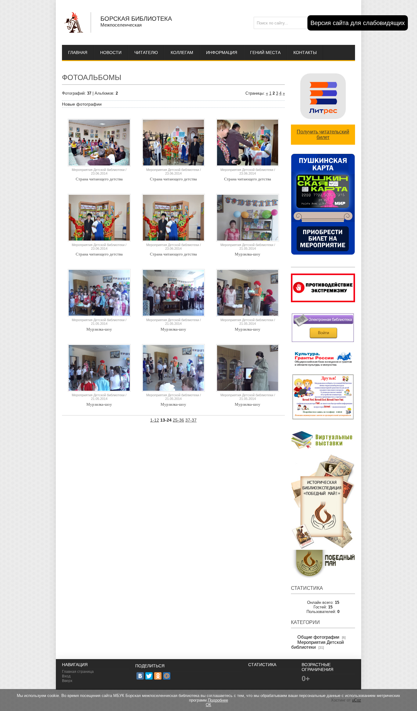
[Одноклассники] (157, 676)
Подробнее (218, 700)
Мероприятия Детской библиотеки (98, 170)
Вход (66, 676)
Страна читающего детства (99, 179)
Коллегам (182, 52)
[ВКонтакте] (140, 676)
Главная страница (78, 671)
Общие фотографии (318, 637)
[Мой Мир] (166, 676)
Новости (110, 52)
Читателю (146, 52)
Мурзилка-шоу (247, 254)
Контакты (305, 52)
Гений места (265, 52)
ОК (208, 704)
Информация (221, 52)
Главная (77, 52)
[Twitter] (149, 676)
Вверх (67, 681)
